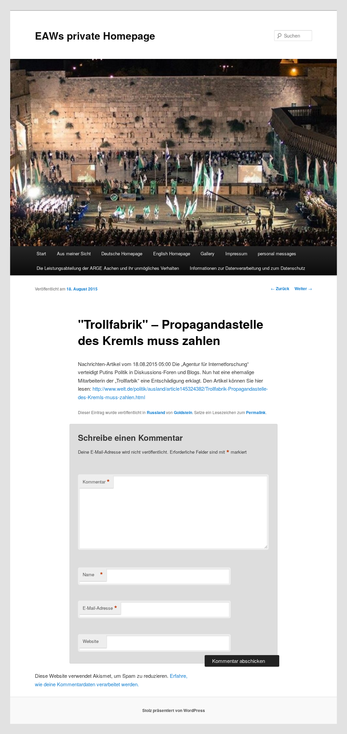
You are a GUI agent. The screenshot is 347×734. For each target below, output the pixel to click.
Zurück (280, 288)
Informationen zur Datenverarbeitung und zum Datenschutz (247, 268)
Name (93, 574)
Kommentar (96, 481)
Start (41, 253)
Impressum (236, 253)
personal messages (277, 253)
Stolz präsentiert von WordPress (173, 710)
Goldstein (183, 412)
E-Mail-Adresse (100, 608)
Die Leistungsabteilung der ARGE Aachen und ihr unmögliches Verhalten (108, 268)
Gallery (208, 253)
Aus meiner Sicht (74, 253)
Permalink (256, 412)
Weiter (303, 288)
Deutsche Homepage (121, 253)
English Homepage (171, 253)
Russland (156, 412)
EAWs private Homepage (95, 35)
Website (91, 641)
